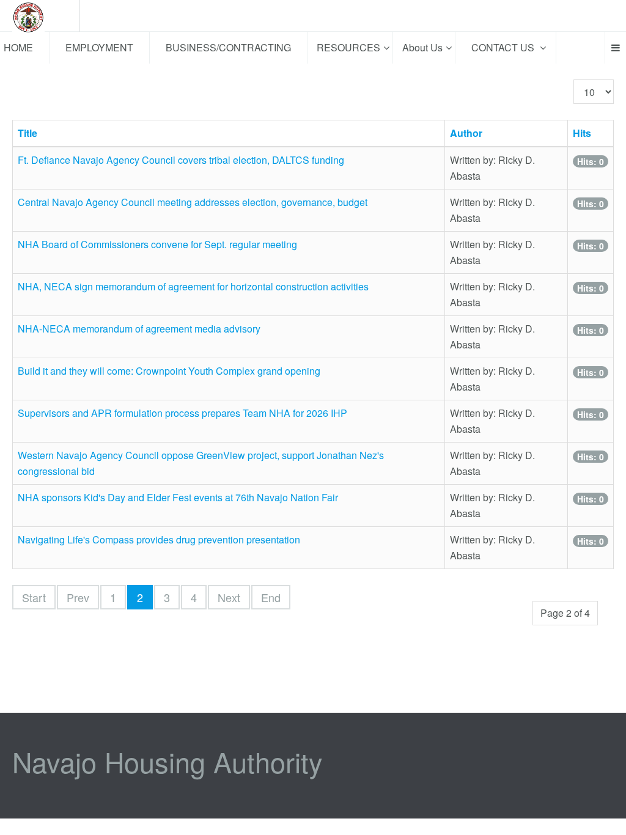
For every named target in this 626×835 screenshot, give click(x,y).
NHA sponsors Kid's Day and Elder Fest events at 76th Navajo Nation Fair (178, 497)
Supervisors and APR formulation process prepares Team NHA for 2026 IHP (182, 413)
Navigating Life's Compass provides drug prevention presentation (159, 539)
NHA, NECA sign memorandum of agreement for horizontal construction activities (193, 286)
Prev (78, 597)
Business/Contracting (228, 47)
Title (27, 133)
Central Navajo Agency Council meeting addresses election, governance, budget (192, 202)
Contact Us (504, 47)
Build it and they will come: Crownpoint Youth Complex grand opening (169, 371)
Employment (99, 47)
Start (34, 597)
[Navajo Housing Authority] (39, 16)
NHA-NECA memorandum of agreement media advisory (139, 329)
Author (466, 133)
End (271, 597)
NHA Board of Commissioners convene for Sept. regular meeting (157, 244)
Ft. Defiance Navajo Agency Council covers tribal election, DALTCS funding (181, 160)
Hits (582, 133)
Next (229, 597)
